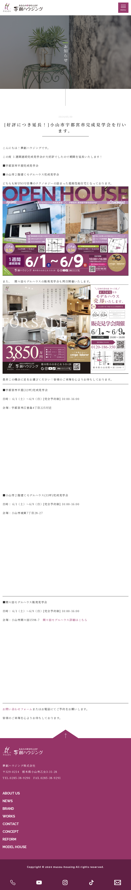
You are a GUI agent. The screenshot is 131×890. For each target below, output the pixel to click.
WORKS (9, 816)
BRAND (8, 809)
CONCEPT (11, 832)
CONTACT (11, 824)
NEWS (8, 801)
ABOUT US (11, 793)
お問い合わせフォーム (17, 709)
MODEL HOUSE (15, 847)
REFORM (9, 839)
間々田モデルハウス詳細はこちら (65, 620)
